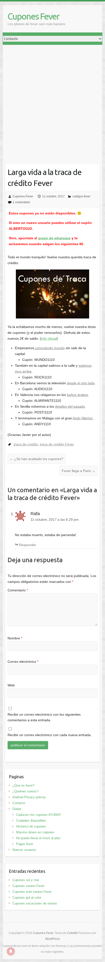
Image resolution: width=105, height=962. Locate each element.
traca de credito (26, 444)
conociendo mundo (49, 348)
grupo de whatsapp (54, 238)
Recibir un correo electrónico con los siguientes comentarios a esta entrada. (44, 717)
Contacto (18, 803)
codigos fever (81, 196)
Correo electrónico (23, 662)
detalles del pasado (70, 406)
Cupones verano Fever (28, 886)
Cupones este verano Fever (32, 892)
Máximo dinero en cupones (35, 832)
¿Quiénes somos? (25, 791)
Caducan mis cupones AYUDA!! (38, 815)
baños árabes (77, 395)
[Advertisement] (52, 99)
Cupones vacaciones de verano (34, 903)
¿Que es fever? (23, 785)
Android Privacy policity (29, 797)
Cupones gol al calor (26, 897)
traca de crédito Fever (57, 444)
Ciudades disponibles (31, 820)
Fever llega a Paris (78, 471)
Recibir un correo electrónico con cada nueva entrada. (50, 735)
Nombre (15, 638)
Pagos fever (24, 844)
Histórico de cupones (31, 826)
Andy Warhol (83, 418)
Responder (27, 545)
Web (11, 685)
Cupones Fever (33, 16)
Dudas (16, 809)
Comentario (18, 590)
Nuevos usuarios (24, 850)
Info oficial (49, 338)
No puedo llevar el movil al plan (38, 838)
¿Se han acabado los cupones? (36, 459)
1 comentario (21, 202)
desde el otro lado (81, 383)
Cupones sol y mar (25, 880)
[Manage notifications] (11, 951)
